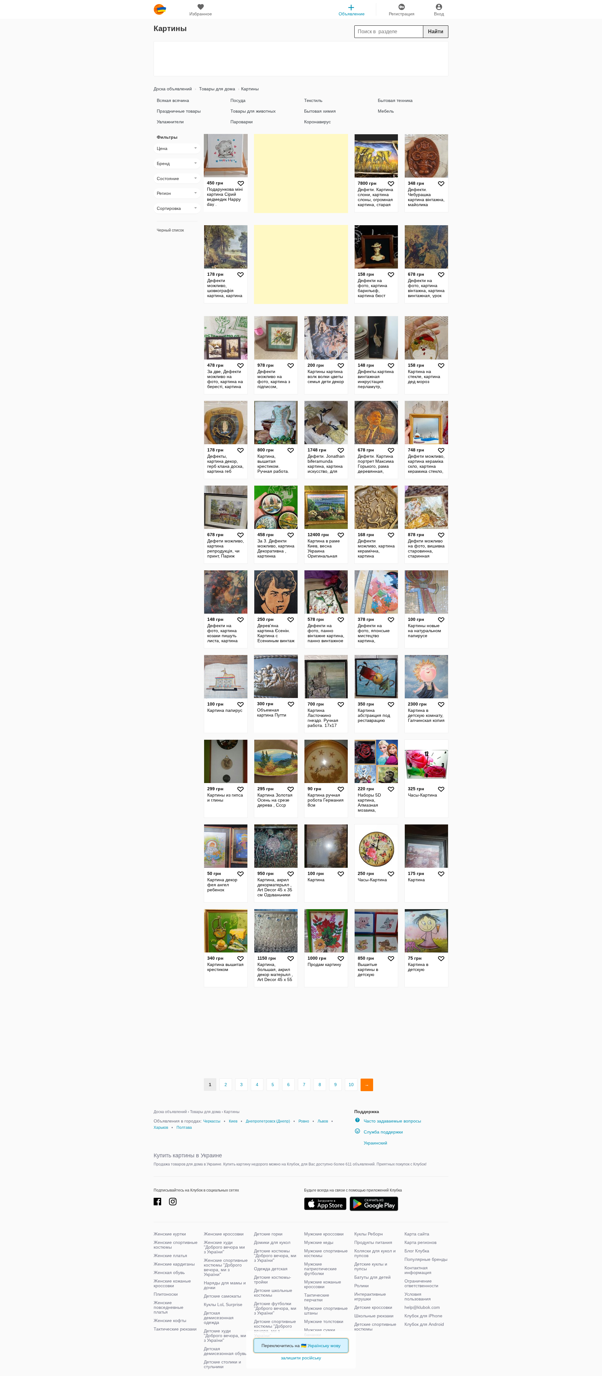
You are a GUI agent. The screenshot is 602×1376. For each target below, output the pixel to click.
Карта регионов (420, 1242)
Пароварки (241, 121)
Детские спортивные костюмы (375, 1326)
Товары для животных (253, 111)
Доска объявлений (173, 88)
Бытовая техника (395, 100)
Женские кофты (170, 1320)
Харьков (161, 1127)
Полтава (184, 1127)
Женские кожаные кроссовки (172, 1283)
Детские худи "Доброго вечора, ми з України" (225, 1335)
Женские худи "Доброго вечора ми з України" (224, 1247)
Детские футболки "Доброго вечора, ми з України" (275, 1308)
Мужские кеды (318, 1242)
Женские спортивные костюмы (176, 1245)
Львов (323, 1121)
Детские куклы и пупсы (370, 1266)
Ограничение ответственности (421, 1283)
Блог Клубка (416, 1250)
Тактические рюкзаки (175, 1328)
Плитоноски (166, 1294)
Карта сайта (416, 1233)
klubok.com (160, 9)
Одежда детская (271, 1268)
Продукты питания (373, 1242)
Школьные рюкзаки (373, 1315)
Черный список (170, 230)
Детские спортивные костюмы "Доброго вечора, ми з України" (275, 1328)
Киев (233, 1121)
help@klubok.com (422, 1307)
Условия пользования (417, 1296)
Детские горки (268, 1233)
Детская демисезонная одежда (219, 1317)
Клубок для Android (424, 1324)
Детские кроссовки (373, 1307)
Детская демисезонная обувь (225, 1351)
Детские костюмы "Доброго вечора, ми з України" (275, 1255)
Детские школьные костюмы (273, 1293)
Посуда (238, 100)
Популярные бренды (425, 1259)
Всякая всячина (173, 100)
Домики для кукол (272, 1242)
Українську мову (324, 1345)
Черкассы (211, 1121)
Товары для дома (216, 88)
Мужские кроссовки (324, 1233)
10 (351, 1084)
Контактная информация (417, 1270)
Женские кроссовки (224, 1233)
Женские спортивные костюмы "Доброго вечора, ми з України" (226, 1267)
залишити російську (301, 1357)
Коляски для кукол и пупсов (375, 1253)
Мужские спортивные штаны (326, 1310)
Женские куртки (170, 1233)
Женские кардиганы (174, 1264)
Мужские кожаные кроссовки (322, 1284)
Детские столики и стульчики (222, 1364)
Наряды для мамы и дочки (225, 1285)
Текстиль (313, 100)
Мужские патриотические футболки (320, 1268)
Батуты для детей (372, 1277)
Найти (435, 31)
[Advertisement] (301, 59)
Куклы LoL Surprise (223, 1304)
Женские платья (170, 1255)
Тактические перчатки (316, 1297)
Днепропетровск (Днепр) (268, 1121)
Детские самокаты (222, 1296)
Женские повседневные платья (168, 1307)
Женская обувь (169, 1272)
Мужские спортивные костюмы (326, 1253)
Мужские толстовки (323, 1321)
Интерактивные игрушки (370, 1296)
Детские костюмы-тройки (272, 1279)
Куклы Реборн (368, 1233)
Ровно (303, 1121)
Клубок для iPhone (423, 1315)
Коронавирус (317, 121)
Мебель (386, 111)
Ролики (361, 1285)
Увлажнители (170, 121)
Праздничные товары (179, 111)
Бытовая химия (320, 111)
